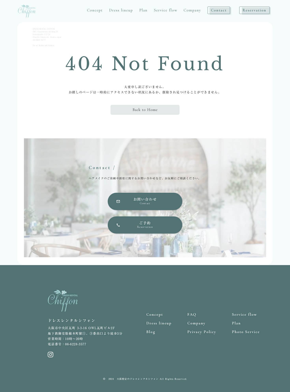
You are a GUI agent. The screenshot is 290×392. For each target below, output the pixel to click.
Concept (95, 10)
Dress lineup (121, 10)
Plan (143, 10)
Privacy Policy (201, 332)
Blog (150, 332)
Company (192, 10)
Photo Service (246, 332)
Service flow (165, 10)
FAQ (191, 314)
